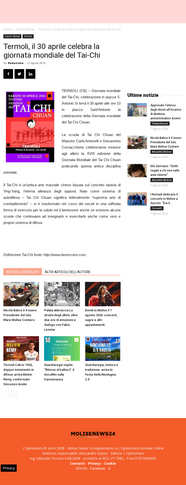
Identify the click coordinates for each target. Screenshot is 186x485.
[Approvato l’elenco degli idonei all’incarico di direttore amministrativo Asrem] (137, 109)
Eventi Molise (25, 29)
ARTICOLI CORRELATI (22, 272)
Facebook (97, 468)
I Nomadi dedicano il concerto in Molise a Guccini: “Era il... (164, 199)
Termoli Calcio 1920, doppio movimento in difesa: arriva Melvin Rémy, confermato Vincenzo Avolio (18, 374)
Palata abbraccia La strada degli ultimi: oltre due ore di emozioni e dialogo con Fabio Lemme (61, 319)
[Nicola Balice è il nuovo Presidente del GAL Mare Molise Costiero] (21, 294)
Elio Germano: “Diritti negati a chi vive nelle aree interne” (164, 170)
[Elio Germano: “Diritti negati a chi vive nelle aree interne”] (137, 170)
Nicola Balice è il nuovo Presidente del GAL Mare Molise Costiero (20, 315)
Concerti (157, 208)
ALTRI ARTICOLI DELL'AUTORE (68, 272)
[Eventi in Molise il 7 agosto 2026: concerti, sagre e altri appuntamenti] (103, 294)
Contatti (77, 463)
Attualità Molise (161, 151)
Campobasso (160, 123)
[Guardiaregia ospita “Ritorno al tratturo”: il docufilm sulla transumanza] (62, 348)
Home (7, 29)
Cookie (110, 463)
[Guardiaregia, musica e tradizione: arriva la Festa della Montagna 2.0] (103, 348)
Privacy (94, 463)
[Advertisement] (62, 239)
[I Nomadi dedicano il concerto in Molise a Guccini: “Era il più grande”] (137, 199)
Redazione (15, 63)
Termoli (28, 36)
